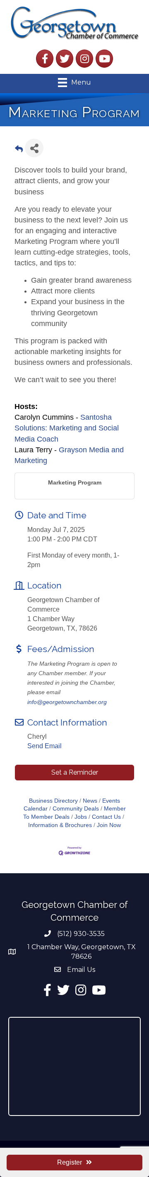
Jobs (80, 817)
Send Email (44, 745)
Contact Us (106, 817)
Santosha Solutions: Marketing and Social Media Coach (66, 428)
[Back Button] (19, 150)
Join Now (109, 825)
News (90, 801)
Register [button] (69, 1162)
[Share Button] (34, 148)
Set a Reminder (74, 772)
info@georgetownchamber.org (67, 702)
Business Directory (53, 801)
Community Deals (76, 809)
